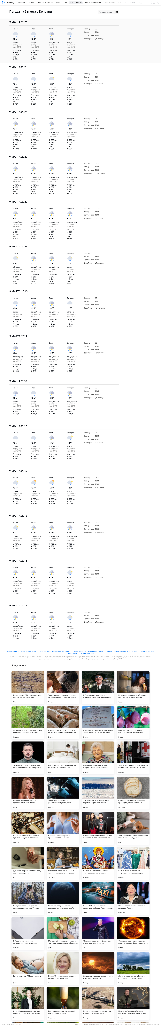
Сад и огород (72, 653)
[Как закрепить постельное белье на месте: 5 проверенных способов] (63, 757)
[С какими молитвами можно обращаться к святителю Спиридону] (98, 863)
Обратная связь (130, 1024)
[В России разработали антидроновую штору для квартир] (28, 933)
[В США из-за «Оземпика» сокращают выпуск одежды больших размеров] (133, 863)
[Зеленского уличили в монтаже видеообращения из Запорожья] (28, 757)
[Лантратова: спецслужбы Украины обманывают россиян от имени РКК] (133, 757)
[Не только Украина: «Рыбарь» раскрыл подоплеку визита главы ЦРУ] (133, 1003)
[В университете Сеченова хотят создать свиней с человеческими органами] (63, 722)
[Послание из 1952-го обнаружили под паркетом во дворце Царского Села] (28, 687)
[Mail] (3, 2)
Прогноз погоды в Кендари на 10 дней (121, 651)
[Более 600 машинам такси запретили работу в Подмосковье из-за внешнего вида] (98, 898)
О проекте (78, 1024)
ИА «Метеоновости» (152, 1024)
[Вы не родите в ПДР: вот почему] (28, 968)
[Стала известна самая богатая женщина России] (133, 898)
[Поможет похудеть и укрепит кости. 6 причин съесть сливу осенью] (133, 722)
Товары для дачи (87, 653)
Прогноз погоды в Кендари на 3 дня (21, 651)
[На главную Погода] (10, 2)
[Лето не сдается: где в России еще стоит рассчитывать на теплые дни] (133, 968)
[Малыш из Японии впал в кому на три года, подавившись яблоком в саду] (63, 933)
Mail (3, 1024)
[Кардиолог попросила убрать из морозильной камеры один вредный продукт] (133, 687)
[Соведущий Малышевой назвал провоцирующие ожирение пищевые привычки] (133, 793)
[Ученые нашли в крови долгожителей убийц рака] (63, 793)
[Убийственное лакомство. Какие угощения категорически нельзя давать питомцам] (63, 687)
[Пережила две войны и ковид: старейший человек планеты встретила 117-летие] (98, 757)
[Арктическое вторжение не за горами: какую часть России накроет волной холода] (98, 793)
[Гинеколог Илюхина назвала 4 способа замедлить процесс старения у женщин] (63, 863)
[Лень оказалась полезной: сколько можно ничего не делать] (133, 828)
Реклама (18, 1024)
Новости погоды (147, 651)
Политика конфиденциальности (93, 1024)
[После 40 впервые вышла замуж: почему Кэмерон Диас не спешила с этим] (63, 968)
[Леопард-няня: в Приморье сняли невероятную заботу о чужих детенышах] (28, 722)
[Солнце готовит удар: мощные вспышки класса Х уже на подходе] (133, 933)
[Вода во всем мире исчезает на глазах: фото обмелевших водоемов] (98, 1003)
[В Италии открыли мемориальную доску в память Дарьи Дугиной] (98, 722)
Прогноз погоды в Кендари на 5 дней (54, 651)
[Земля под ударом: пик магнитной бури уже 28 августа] (98, 968)
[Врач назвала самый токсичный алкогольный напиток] (63, 1003)
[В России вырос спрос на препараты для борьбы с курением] (63, 828)
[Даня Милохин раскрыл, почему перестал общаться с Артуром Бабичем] (28, 1003)
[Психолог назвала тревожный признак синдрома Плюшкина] (28, 828)
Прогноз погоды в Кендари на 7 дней (88, 651)
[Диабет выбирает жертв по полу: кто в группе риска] (28, 863)
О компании (10, 1024)
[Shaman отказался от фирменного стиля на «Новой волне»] (98, 933)
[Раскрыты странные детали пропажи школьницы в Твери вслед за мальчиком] (28, 898)
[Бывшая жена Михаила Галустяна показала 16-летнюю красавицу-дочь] (98, 828)
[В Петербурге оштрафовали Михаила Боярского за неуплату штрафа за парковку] (98, 687)
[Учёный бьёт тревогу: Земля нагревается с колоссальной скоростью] (63, 898)
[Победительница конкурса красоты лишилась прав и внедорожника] (28, 793)
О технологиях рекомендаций (114, 1024)
